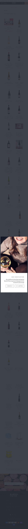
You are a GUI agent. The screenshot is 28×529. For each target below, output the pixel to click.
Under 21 (9, 286)
